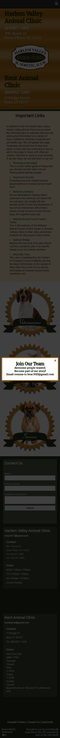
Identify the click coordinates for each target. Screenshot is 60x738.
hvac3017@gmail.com (40, 374)
